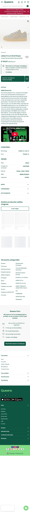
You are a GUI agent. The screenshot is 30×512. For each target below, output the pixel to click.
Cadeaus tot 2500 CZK (7, 292)
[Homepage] (15, 391)
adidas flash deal (20, 296)
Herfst (27, 171)
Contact (3, 423)
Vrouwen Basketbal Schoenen (21, 269)
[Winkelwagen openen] (28, 2)
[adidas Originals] (27, 57)
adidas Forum (19, 280)
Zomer (18, 171)
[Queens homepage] (8, 2)
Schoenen (4, 266)
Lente (22, 171)
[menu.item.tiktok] (8, 395)
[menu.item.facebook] (2, 395)
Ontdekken (9, 72)
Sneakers (3, 283)
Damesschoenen (5, 269)
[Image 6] (10, 47)
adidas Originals (24, 174)
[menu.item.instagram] (5, 395)
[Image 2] (3, 47)
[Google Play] (17, 399)
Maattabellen (4, 418)
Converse (3, 361)
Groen (27, 163)
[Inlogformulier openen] (19, 2)
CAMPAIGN (19, 293)
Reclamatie (4, 416)
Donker (3, 289)
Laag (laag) (26, 166)
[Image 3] (5, 47)
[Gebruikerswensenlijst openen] (25, 2)
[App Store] (6, 399)
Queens (3, 263)
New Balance (4, 366)
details (3, 87)
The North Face (5, 369)
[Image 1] (1, 47)
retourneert (5, 193)
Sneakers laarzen (6, 272)
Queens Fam (21, 314)
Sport (2, 280)
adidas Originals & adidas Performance (21, 287)
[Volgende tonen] (28, 34)
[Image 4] (7, 47)
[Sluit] (28, 11)
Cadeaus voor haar (6, 286)
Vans (2, 359)
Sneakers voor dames (22, 277)
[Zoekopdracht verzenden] (28, 6)
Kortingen (4, 278)
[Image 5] (8, 47)
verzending (5, 189)
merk (3, 184)
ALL (17, 291)
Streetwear (19, 299)
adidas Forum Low (6, 90)
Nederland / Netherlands (16, 453)
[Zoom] (28, 21)
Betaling (3, 411)
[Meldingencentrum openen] (22, 2)
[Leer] (28, 151)
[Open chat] (26, 508)
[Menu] (2, 2)
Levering (3, 409)
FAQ (2, 421)
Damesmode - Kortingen (20, 264)
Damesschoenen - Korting (21, 273)
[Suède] (23, 151)
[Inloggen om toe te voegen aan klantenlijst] (27, 79)
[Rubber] (28, 154)
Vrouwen (3, 295)
